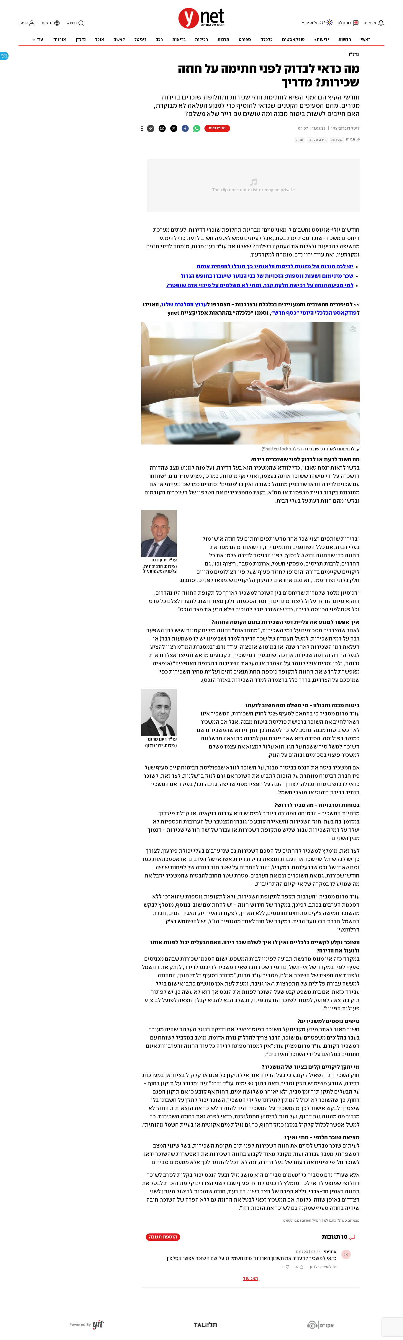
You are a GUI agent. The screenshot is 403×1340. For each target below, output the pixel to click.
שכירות (336, 139)
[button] (302, 23)
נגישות (47, 22)
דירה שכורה (317, 139)
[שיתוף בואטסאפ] (196, 128)
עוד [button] (40, 40)
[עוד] (142, 128)
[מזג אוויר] (329, 25)
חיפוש (72, 22)
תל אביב (312, 22)
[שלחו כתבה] (162, 128)
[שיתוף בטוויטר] (173, 128)
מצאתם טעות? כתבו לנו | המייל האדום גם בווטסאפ (321, 1220)
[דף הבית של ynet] (201, 28)
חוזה (299, 139)
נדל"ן (354, 55)
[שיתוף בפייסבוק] (185, 128)
